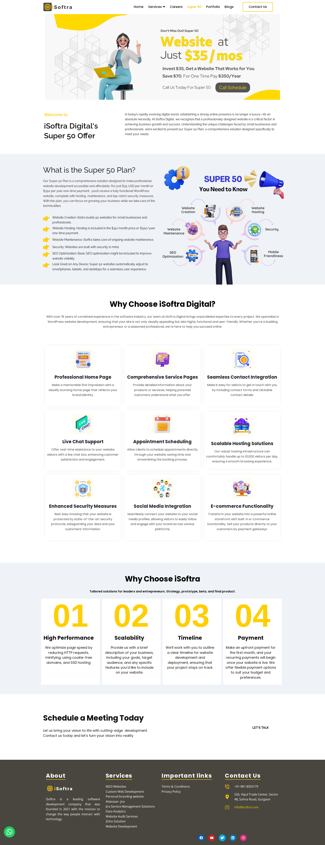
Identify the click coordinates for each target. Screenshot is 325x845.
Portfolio (213, 7)
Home (139, 7)
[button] (9, 831)
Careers (176, 7)
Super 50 (194, 7)
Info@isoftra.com (246, 807)
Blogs (229, 7)
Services (155, 7)
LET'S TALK (260, 727)
